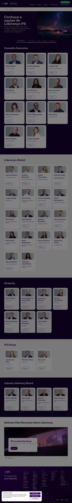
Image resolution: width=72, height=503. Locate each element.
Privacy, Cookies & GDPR (7, 497)
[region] (22, 496)
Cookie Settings (35, 498)
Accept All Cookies (35, 493)
